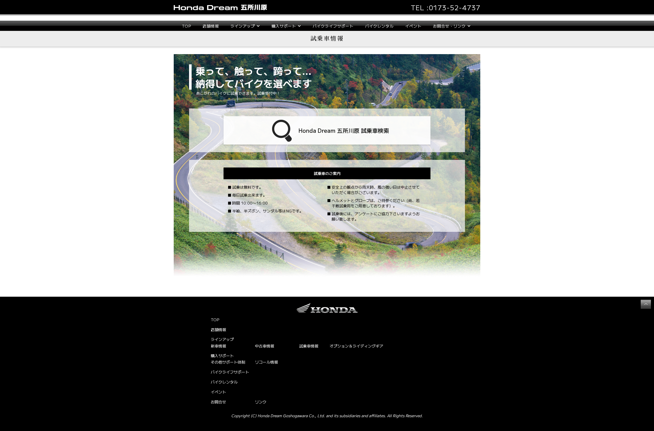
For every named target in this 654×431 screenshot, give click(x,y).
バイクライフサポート (333, 26)
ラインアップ (222, 339)
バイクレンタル (379, 26)
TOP (186, 26)
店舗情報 (211, 26)
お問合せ (218, 401)
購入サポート (222, 355)
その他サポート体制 (228, 362)
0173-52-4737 (454, 7)
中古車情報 (264, 346)
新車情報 (218, 346)
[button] (245, 26)
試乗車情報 (308, 346)
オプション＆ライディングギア (356, 346)
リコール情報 (266, 362)
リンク (260, 401)
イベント (413, 26)
